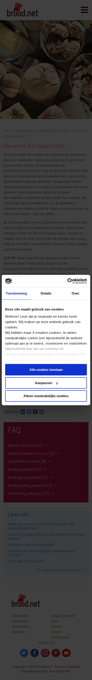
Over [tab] (75, 293)
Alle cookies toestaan (46, 370)
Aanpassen (43, 383)
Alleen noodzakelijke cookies (46, 396)
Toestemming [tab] (16, 293)
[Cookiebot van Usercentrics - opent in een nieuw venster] (67, 281)
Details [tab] (46, 293)
